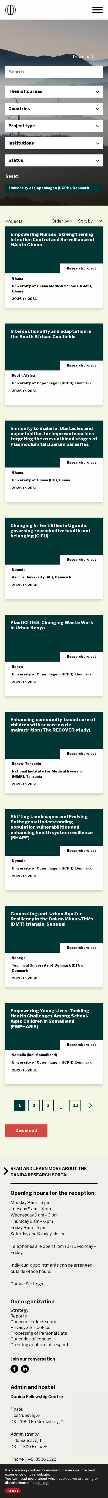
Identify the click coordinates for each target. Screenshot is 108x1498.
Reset (12, 176)
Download (83, 56)
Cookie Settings (26, 1283)
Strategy (19, 1310)
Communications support (35, 1321)
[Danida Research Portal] (10, 10)
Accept (13, 1490)
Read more (28, 299)
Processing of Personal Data (38, 1333)
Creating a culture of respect (39, 1344)
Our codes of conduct (31, 1339)
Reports (18, 1316)
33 (75, 1105)
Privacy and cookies (30, 1327)
